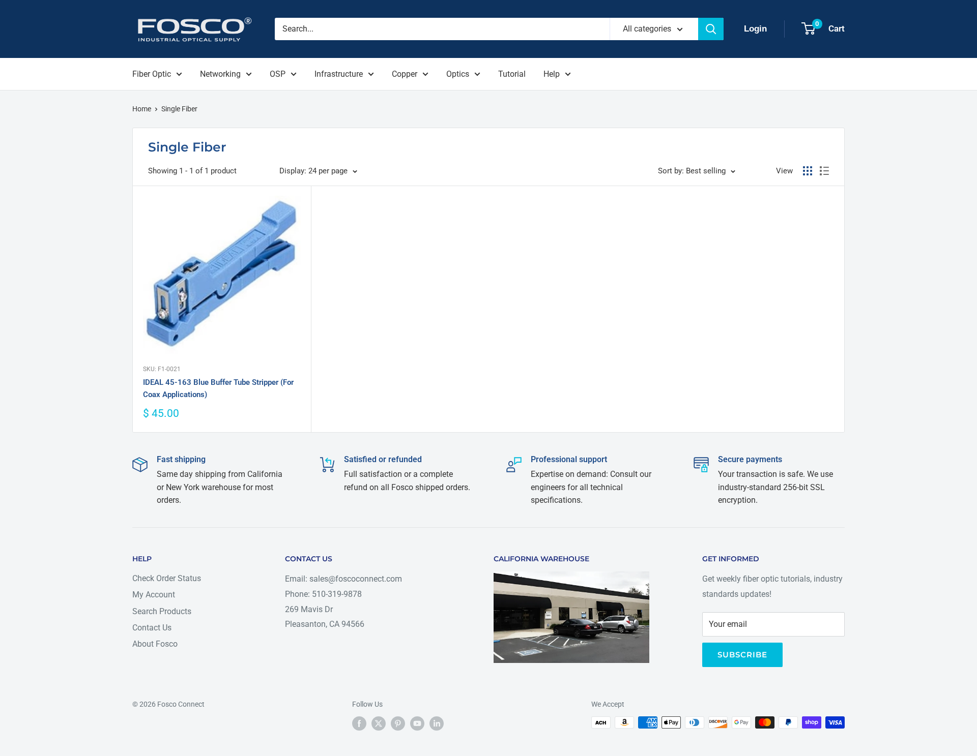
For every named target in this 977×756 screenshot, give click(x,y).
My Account (153, 594)
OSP (277, 74)
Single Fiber (179, 109)
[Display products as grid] (807, 170)
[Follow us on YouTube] (417, 723)
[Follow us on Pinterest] (398, 723)
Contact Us (151, 627)
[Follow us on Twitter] (378, 723)
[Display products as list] (824, 170)
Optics (457, 74)
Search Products (161, 611)
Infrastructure (338, 74)
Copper (404, 74)
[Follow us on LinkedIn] (436, 723)
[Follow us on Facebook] (359, 723)
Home (141, 109)
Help (551, 74)
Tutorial (512, 74)
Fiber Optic (151, 74)
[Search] (711, 29)
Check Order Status (166, 578)
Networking (220, 74)
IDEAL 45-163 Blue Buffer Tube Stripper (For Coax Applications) (218, 388)
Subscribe (742, 654)
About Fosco (155, 644)
